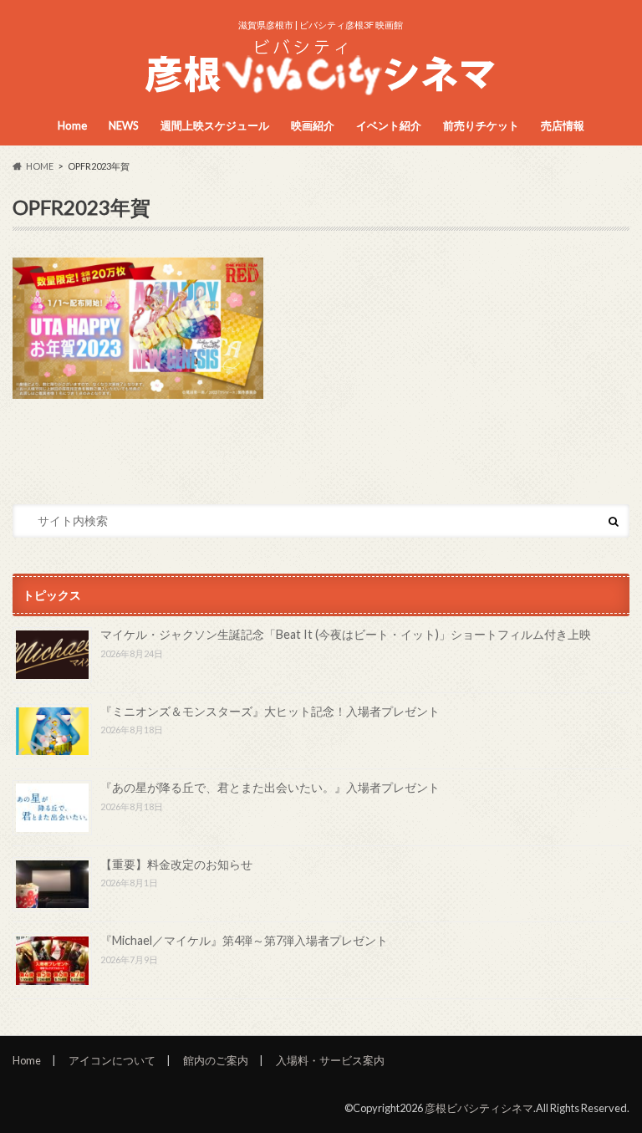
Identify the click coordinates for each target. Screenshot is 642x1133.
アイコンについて (112, 1060)
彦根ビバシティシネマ (479, 1108)
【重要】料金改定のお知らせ (176, 864)
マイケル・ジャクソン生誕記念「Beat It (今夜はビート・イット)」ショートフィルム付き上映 (345, 634)
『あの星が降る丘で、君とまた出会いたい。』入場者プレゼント (270, 787)
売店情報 (562, 125)
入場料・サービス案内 (330, 1060)
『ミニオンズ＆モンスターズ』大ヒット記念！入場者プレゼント (270, 711)
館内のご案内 (215, 1060)
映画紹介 (312, 125)
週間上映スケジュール (214, 125)
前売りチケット (481, 125)
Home (72, 125)
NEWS (124, 125)
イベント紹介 (388, 125)
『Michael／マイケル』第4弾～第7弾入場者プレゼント (244, 940)
